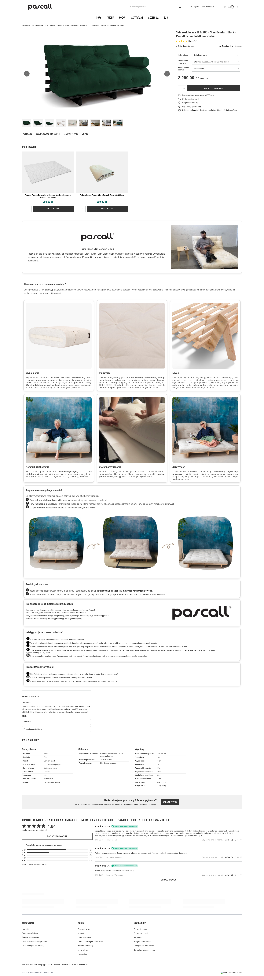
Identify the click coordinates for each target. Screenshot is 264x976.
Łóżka (122, 17)
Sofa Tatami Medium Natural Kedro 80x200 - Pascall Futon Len (48, 943)
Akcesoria (153, 17)
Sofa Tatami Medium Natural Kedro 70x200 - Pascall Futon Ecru (209, 943)
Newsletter (82, 963)
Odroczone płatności (190, 110)
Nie (238, 840)
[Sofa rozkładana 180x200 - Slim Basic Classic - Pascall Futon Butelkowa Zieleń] (102, 918)
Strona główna (37, 25)
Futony (110, 17)
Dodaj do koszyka (213, 88)
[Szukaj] (180, 7)
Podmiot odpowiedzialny (33, 729)
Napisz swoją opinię (57, 836)
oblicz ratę (197, 106)
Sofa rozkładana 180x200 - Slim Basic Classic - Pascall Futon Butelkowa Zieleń (102, 943)
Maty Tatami (137, 17)
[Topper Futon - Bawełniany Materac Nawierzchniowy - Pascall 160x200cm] (48, 172)
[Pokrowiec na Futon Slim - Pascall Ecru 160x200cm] (102, 172)
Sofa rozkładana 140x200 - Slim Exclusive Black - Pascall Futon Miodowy (155, 943)
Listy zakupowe (207, 7)
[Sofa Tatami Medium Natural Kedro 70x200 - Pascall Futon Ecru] (209, 918)
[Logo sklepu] (40, 6)
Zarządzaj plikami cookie (144, 959)
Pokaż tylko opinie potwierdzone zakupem (43, 845)
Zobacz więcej (168, 880)
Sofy (98, 17)
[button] (27, 74)
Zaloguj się (194, 7)
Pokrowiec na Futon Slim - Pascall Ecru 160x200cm (102, 195)
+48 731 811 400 (29, 973)
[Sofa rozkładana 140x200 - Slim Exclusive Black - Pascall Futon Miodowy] (156, 918)
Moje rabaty (83, 959)
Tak (229, 840)
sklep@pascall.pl (45, 973)
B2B (166, 17)
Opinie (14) (192, 41)
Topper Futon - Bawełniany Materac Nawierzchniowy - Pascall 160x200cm (48, 196)
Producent (27, 722)
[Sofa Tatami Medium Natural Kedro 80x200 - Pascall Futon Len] (48, 918)
